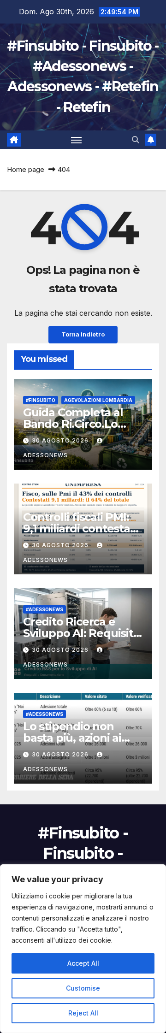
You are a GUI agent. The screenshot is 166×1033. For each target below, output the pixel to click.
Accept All (83, 963)
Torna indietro (83, 334)
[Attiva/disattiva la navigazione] (76, 139)
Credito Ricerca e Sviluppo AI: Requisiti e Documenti (79, 633)
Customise (83, 988)
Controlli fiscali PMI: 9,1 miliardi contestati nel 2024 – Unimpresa (81, 528)
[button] (135, 139)
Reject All (83, 1013)
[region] (83, 948)
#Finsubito (40, 400)
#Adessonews (44, 609)
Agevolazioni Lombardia (98, 400)
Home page (25, 169)
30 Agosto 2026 (61, 440)
